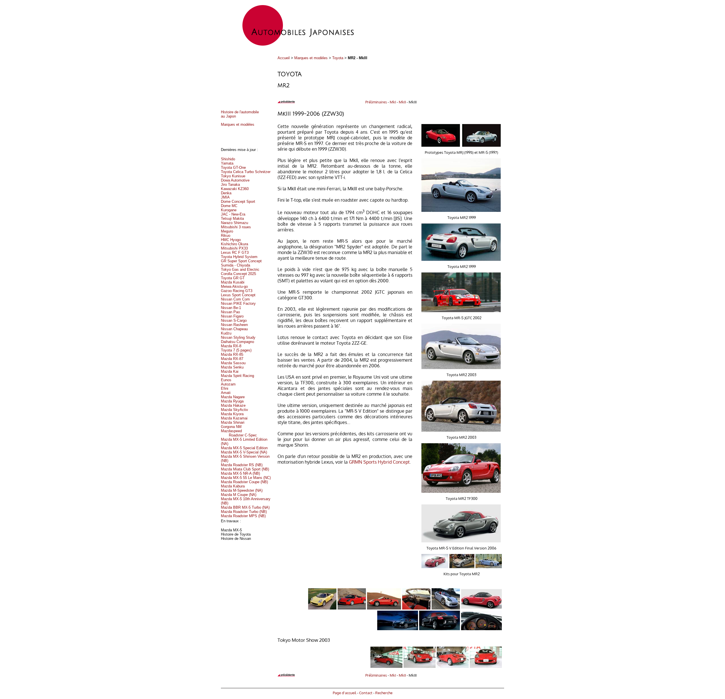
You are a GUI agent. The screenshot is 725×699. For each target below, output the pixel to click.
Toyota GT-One (233, 167)
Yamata (227, 163)
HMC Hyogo (231, 240)
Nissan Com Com (235, 299)
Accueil (284, 58)
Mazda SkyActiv (234, 410)
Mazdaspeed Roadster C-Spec (239, 433)
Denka (226, 193)
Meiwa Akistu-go (234, 286)
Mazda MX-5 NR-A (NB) (240, 473)
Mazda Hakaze (233, 405)
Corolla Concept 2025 (238, 274)
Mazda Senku (232, 367)
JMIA (225, 197)
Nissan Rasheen (234, 325)
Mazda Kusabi (232, 282)
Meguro (227, 231)
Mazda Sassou (233, 363)
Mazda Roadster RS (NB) (242, 465)
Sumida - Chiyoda (235, 265)
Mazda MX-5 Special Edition (244, 448)
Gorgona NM (231, 427)
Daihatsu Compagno (237, 342)
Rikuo (225, 235)
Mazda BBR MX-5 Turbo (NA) (245, 507)
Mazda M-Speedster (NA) (242, 490)
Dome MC (229, 206)
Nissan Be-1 (231, 308)
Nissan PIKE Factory (238, 303)
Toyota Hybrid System (239, 257)
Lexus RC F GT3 (235, 252)
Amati (226, 393)
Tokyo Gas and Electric (240, 269)
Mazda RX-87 (232, 359)
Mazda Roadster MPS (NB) (243, 516)
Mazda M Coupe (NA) (238, 495)
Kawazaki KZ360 (235, 189)
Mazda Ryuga (232, 401)
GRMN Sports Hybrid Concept (379, 462)
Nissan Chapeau (234, 329)
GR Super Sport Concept (241, 261)
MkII (402, 101)
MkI (393, 101)
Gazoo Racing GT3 (236, 291)
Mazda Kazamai (234, 418)
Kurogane (228, 210)
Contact (365, 692)
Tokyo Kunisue (233, 176)
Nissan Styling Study (238, 337)
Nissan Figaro (232, 316)
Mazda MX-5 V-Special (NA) (244, 452)
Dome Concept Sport (238, 201)
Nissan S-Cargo (234, 320)
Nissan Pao (230, 312)
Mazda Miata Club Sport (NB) (245, 469)
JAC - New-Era (233, 214)
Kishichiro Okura (234, 244)
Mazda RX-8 (231, 346)
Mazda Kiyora (232, 414)
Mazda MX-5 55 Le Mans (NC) (246, 478)
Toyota (337, 58)
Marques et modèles (311, 58)
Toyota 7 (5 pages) (236, 350)
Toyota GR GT (233, 278)
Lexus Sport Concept (238, 295)
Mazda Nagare (233, 397)
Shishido (228, 159)
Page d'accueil (344, 692)
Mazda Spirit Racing (237, 376)
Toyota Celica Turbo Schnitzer (245, 172)
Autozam (228, 384)
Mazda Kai (229, 371)
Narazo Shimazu (234, 223)
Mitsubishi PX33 (234, 248)
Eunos (226, 380)
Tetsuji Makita (232, 218)
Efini (224, 388)
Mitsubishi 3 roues (236, 227)
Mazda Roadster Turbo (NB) (244, 512)
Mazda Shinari (232, 422)
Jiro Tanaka (230, 184)
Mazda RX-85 (232, 354)
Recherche (384, 692)
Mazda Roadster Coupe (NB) (244, 482)
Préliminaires (376, 101)
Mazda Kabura (233, 486)
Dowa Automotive (235, 180)
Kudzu (226, 333)
